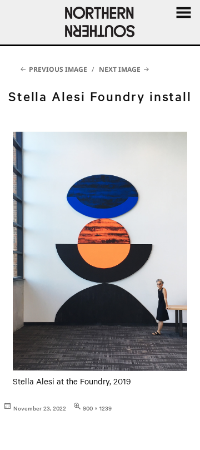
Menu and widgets (183, 24)
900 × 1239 (97, 408)
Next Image (120, 69)
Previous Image (58, 69)
